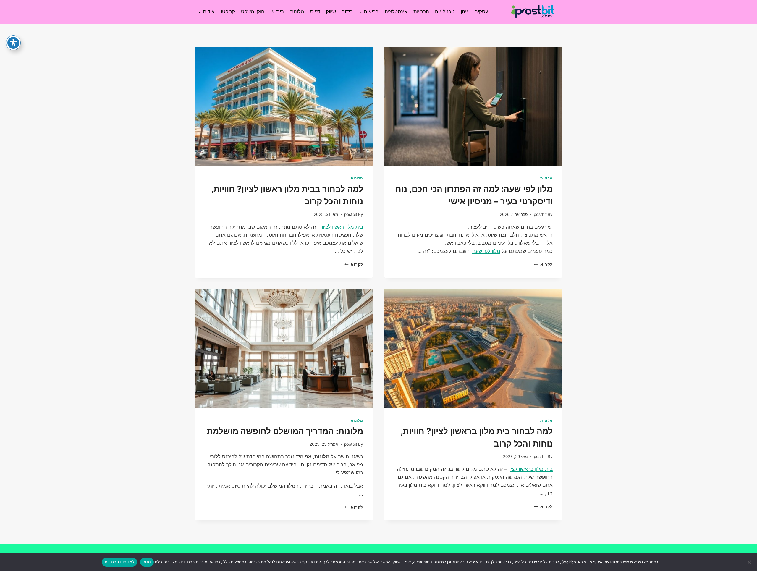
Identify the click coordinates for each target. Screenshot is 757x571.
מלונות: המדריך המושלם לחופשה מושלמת (285, 431)
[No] (750, 562)
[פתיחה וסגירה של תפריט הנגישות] (13, 43)
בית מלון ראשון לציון (342, 227)
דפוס (315, 11)
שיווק (331, 11)
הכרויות (421, 11)
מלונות (297, 11)
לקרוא (543, 264)
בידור (347, 11)
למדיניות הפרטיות (119, 561)
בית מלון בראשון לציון (530, 469)
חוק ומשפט (252, 11)
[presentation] (473, 106)
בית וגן (277, 11)
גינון (464, 11)
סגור (147, 561)
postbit (540, 214)
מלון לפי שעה (486, 251)
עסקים (481, 11)
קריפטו (228, 11)
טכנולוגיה (444, 11)
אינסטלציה (396, 11)
